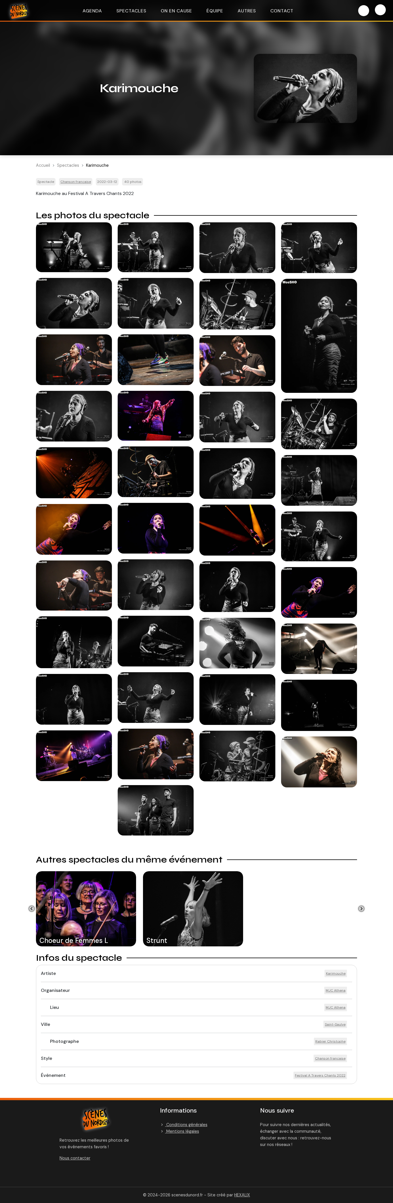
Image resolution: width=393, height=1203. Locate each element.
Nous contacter (75, 1158)
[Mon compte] (363, 10)
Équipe (215, 11)
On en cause (176, 11)
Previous (32, 909)
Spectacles (131, 11)
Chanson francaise (75, 181)
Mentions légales (182, 1131)
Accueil (43, 165)
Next (361, 909)
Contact (281, 11)
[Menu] (380, 9)
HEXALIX (242, 1195)
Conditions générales (186, 1124)
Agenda (92, 11)
